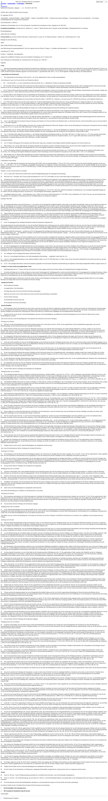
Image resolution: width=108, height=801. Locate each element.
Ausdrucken (4, 6)
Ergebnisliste (20, 3)
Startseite (3, 3)
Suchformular (11, 3)
